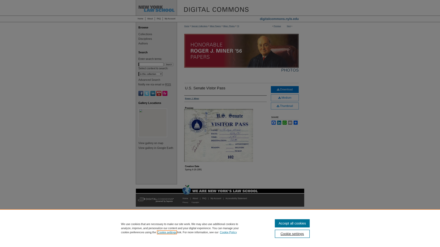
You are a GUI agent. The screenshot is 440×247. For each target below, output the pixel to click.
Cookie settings (166, 232)
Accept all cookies (292, 223)
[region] (220, 228)
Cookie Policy (228, 232)
